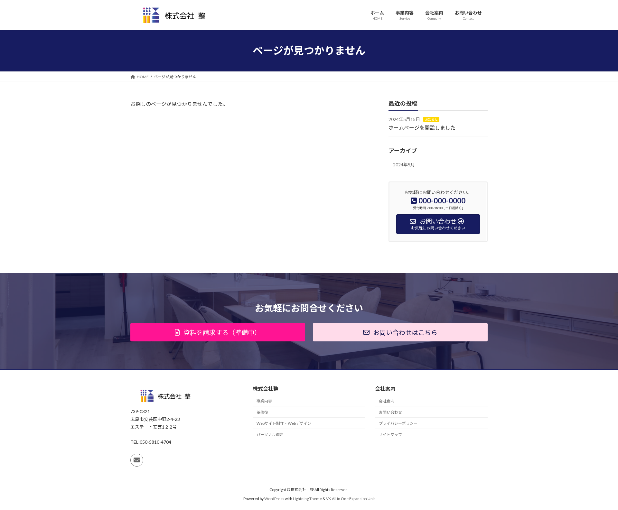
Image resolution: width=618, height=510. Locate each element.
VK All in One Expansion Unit (350, 498)
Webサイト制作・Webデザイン (284, 423)
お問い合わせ (390, 412)
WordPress (274, 498)
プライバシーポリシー (398, 423)
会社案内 (386, 401)
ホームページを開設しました (422, 127)
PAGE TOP (598, 488)
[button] (217, 332)
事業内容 (264, 401)
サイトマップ (390, 434)
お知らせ (431, 119)
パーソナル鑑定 (270, 434)
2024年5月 (404, 164)
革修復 (262, 412)
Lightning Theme (307, 498)
